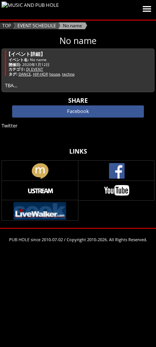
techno (68, 74)
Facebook (78, 111)
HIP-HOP (40, 74)
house (54, 74)
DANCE (25, 74)
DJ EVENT (34, 69)
